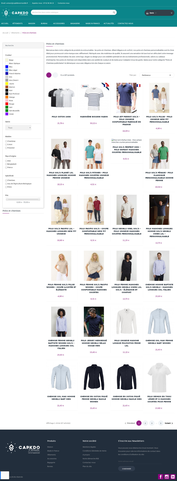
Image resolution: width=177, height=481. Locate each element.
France (10, 167)
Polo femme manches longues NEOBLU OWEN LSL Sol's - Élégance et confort (127, 288)
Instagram (166, 476)
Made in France (53, 451)
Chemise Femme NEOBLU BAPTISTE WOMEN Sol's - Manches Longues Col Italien (61, 344)
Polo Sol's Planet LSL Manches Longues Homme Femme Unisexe (61, 175)
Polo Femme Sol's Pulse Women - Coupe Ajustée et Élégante (61, 287)
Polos (9, 187)
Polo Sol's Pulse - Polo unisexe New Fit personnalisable (159, 119)
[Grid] (48, 75)
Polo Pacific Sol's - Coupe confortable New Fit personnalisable (94, 231)
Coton (9, 144)
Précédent (129, 423)
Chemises (11, 180)
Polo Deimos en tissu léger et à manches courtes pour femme (159, 399)
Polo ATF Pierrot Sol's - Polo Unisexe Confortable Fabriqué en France (126, 121)
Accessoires (51, 458)
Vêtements (51, 454)
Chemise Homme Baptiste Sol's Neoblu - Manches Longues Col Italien (159, 287)
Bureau (50, 466)
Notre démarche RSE (91, 458)
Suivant (169, 423)
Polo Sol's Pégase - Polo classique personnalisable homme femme (159, 176)
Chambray (11, 141)
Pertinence (157, 75)
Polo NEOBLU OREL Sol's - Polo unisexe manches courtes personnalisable (126, 231)
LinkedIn (172, 476)
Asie (9, 161)
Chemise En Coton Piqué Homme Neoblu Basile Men (127, 397)
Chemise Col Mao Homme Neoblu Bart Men (61, 397)
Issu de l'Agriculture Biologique (19, 183)
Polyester (11, 148)
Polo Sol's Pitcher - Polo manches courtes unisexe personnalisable (94, 175)
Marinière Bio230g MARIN (94, 117)
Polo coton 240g (61, 117)
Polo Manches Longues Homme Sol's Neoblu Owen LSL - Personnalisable (159, 232)
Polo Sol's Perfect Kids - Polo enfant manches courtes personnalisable (126, 150)
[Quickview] (61, 97)
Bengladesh (11, 164)
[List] (55, 75)
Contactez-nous (63, 3)
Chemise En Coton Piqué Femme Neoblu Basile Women (94, 399)
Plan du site (87, 466)
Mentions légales (89, 447)
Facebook (160, 476)
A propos (86, 454)
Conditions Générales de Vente (94, 451)
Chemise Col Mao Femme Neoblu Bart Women (159, 341)
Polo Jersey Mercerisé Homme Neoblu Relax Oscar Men (94, 343)
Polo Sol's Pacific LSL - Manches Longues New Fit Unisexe (61, 231)
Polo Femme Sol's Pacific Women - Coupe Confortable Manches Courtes (94, 288)
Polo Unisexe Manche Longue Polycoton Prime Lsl (127, 343)
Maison (50, 447)
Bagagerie (51, 462)
